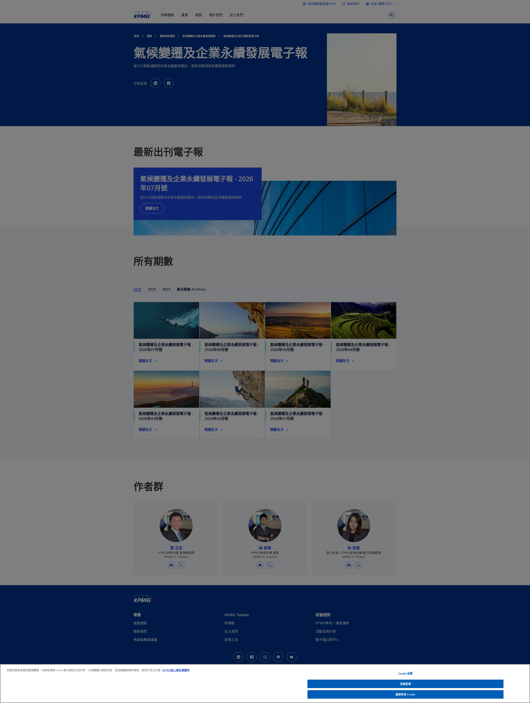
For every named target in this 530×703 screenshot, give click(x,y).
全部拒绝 (405, 683)
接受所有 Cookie (405, 694)
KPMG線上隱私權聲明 (175, 670)
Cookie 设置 (405, 673)
